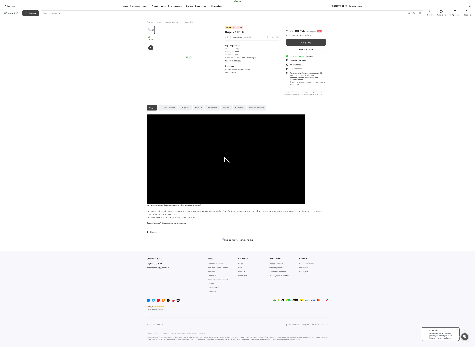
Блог (240, 268)
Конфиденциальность (310, 325)
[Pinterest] (173, 300)
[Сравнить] (268, 37)
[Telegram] (153, 300)
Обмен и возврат (256, 108)
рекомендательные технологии (194, 333)
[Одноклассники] (163, 300)
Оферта (325, 325)
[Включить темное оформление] (470, 6)
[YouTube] (158, 300)
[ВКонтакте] (148, 300)
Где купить (303, 268)
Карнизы (211, 272)
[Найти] (420, 13)
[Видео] (150, 47)
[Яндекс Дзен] (168, 300)
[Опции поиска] (409, 13)
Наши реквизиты (306, 264)
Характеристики (167, 108)
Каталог (211, 259)
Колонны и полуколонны (218, 279)
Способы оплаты (276, 264)
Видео (151, 108)
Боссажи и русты (215, 264)
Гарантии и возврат (277, 272)
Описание (185, 108)
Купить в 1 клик (306, 49)
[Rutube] (178, 300)
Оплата (226, 108)
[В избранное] (273, 37)
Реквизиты (243, 276)
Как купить (212, 108)
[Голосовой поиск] (414, 13)
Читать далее (295, 339)
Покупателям (275, 259)
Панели (211, 283)
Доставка (239, 108)
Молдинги (212, 276)
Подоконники (214, 287)
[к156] (189, 57)
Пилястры (212, 291)
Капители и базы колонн (218, 268)
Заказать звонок (355, 6)
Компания (243, 259)
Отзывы (198, 108)
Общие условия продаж (279, 276)
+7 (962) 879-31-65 (339, 6)
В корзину (306, 42)
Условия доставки (276, 268)
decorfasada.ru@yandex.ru (158, 268)
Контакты (303, 259)
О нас (240, 264)
